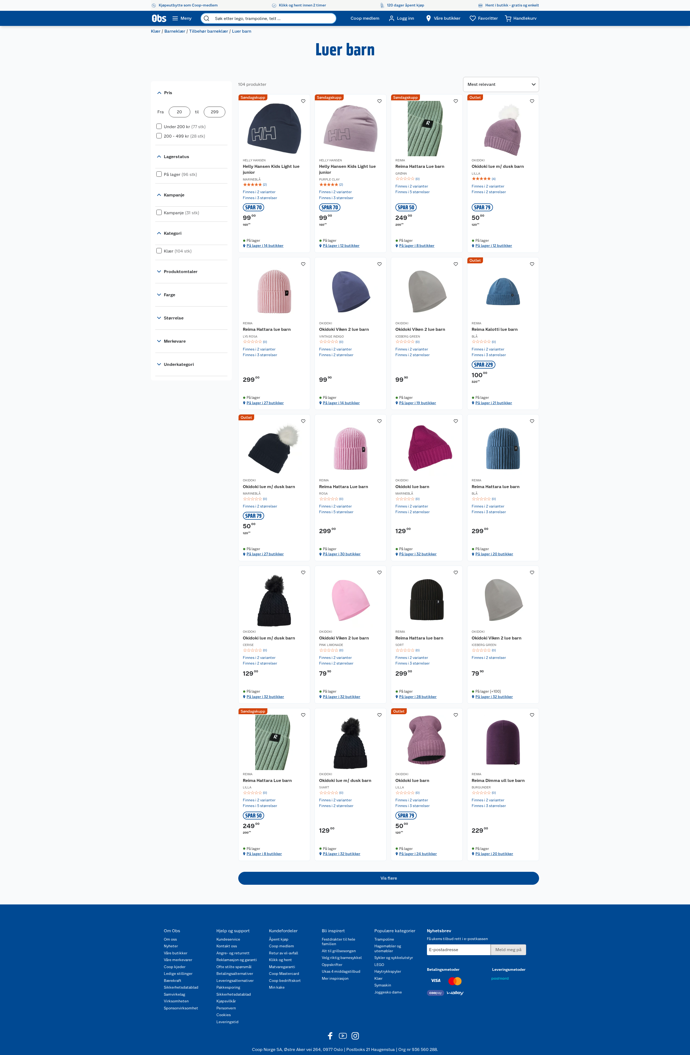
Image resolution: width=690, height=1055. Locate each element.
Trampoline (384, 939)
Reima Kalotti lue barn (495, 329)
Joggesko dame (388, 992)
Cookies (223, 1015)
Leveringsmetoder (509, 969)
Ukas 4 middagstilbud (341, 971)
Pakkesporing (228, 987)
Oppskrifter (332, 964)
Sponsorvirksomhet (181, 1008)
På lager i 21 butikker (493, 403)
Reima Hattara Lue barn (419, 166)
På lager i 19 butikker (417, 403)
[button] (388, 878)
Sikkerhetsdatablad (181, 987)
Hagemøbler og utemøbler (387, 948)
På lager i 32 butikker (418, 554)
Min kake (277, 987)
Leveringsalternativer (235, 980)
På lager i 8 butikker (416, 245)
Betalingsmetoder (443, 969)
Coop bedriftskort (285, 980)
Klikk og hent (280, 960)
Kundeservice (228, 939)
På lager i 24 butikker (418, 854)
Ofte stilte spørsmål (233, 967)
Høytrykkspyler (387, 971)
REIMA (400, 160)
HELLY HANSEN (254, 160)
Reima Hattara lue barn (267, 329)
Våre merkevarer (178, 960)
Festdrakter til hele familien (338, 941)
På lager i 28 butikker (418, 697)
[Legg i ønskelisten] (303, 101)
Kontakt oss (226, 946)
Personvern (226, 1008)
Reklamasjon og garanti (236, 960)
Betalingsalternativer (234, 973)
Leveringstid (227, 1022)
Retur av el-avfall (283, 953)
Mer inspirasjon (335, 978)
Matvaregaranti (282, 967)
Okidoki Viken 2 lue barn (344, 329)
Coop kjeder (174, 967)
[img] (274, 184)
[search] (206, 18)
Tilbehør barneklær (208, 31)
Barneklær (174, 31)
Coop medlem (281, 946)
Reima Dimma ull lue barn (498, 780)
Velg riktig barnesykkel (342, 957)
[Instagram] (355, 1036)
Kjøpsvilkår (226, 1001)
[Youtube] (343, 1036)
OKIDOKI (478, 160)
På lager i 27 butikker (265, 403)
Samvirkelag (174, 994)
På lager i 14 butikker (265, 245)
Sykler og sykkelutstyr (393, 957)
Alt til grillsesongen (339, 951)
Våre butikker (175, 953)
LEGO (379, 964)
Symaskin (382, 985)
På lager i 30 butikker (342, 554)
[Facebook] (330, 1036)
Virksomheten (176, 1001)
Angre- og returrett (233, 953)
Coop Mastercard (284, 973)
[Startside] (159, 18)
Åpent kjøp (278, 939)
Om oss (170, 939)
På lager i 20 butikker (494, 554)
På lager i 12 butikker (341, 245)
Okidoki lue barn (412, 486)
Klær (155, 31)
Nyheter (171, 946)
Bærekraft (172, 980)
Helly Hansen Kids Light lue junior (271, 169)
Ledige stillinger (178, 973)
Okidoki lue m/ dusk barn (498, 166)
